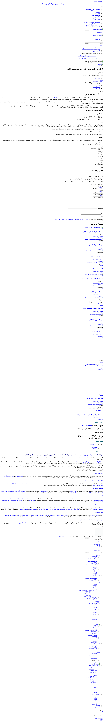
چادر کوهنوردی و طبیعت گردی (91, 578)
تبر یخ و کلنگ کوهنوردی (92, 672)
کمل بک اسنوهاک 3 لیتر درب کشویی (92, 231)
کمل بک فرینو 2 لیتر (97, 291)
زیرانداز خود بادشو (87, 593)
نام (102, 210)
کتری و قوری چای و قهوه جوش (91, 630)
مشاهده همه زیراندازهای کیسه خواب (86, 590)
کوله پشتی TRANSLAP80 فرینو (93, 365)
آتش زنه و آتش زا (93, 636)
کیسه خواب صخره (23, 509)
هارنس (95, 687)
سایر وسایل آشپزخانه (92, 635)
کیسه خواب (95, 585)
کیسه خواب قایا (33, 509)
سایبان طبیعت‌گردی (93, 580)
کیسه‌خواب (98, 547)
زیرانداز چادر (94, 581)
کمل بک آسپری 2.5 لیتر (96, 320)
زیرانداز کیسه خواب (93, 587)
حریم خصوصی (93, 444)
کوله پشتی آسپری (20, 491)
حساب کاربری (93, 445)
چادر (102, 495)
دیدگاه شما (100, 208)
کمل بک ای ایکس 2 (78, 219)
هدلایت (98, 548)
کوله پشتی (73, 491)
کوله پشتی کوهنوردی (55, 97)
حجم (102, 78)
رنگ (102, 302)
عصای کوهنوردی (97, 550)
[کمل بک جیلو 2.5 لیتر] (94, 250)
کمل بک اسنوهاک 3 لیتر (96, 245)
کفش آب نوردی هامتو (98, 485)
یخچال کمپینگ (94, 637)
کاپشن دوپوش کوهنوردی (62, 515)
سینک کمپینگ (94, 633)
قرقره (93, 681)
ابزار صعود (92, 676)
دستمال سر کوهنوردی (23, 515)
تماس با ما (94, 447)
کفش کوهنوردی (99, 473)
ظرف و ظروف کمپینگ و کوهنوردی (90, 627)
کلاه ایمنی (95, 684)
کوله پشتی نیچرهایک (94, 492)
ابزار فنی (95, 675)
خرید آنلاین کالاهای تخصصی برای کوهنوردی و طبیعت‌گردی (88, 461)
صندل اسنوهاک (7, 483)
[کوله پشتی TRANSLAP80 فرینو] (92, 359)
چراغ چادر (95, 612)
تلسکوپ (95, 699)
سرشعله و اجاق (94, 631)
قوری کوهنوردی (99, 519)
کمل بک (93, 97)
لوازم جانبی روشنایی (93, 621)
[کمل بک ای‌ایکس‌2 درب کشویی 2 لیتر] (93, 274)
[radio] (95, 300)
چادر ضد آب (32, 500)
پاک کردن (98, 303)
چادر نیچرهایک (5, 500)
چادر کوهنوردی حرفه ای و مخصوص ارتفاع (26, 498)
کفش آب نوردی (99, 480)
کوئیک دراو (92, 679)
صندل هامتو (15, 483)
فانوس (95, 616)
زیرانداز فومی (88, 591)
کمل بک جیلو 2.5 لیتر (97, 256)
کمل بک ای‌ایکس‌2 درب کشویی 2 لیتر (92, 278)
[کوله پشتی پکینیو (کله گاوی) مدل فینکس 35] (95, 404)
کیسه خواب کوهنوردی (97, 504)
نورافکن (95, 609)
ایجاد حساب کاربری (99, 718)
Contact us (94, 448)
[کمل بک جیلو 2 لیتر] (95, 262)
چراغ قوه (95, 607)
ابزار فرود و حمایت (90, 677)
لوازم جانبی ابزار (93, 682)
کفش (99, 542)
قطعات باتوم (91, 669)
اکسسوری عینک (94, 658)
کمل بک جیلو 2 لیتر (97, 268)
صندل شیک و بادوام (25, 483)
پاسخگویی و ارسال (98, 194)
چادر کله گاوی (99, 501)
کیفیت (101, 190)
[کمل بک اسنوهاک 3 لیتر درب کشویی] (93, 227)
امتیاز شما (100, 184)
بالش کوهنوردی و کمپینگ (92, 598)
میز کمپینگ (95, 641)
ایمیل (102, 213)
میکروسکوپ (94, 704)
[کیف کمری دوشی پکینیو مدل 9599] (93, 297)
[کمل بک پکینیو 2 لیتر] (94, 325)
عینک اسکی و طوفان (93, 655)
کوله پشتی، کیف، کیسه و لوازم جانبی (64, 219)
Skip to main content (98, 1)
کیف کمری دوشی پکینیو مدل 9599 (93, 308)
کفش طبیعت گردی (9, 476)
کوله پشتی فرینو (11, 491)
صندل (99, 541)
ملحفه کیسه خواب (93, 597)
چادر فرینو (19, 500)
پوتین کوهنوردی (19, 476)
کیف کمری (95, 569)
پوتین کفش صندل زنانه (92, 561)
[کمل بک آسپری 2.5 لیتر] (96, 314)
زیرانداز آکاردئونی (87, 596)
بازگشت (95, 557)
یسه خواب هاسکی (65, 509)
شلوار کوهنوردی (43, 515)
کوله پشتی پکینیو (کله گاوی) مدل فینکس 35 (90, 414)
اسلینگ (95, 692)
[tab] (98, 85)
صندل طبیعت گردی (89, 480)
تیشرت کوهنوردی (34, 515)
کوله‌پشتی (98, 545)
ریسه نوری (95, 614)
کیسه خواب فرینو (75, 509)
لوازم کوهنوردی (87, 454)
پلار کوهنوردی (51, 515)
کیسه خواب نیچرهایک (54, 509)
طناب (96, 689)
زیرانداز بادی (88, 592)
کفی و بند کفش (94, 563)
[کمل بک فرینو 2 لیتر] (97, 285)
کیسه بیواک (95, 599)
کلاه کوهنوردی (13, 515)
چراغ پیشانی (94, 604)
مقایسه (98, 706)
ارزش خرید (100, 185)
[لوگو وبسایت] (98, 29)
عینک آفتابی (94, 653)
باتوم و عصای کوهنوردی (92, 667)
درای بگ (95, 572)
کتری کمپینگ (91, 519)
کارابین (92, 678)
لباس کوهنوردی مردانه (92, 646)
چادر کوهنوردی (11, 498)
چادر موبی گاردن (90, 501)
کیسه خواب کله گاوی (43, 509)
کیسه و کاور (95, 573)
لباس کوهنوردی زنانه (93, 648)
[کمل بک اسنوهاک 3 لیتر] (94, 239)
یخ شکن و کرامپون (93, 670)
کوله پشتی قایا (84, 492)
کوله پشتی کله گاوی (75, 492)
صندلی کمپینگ (94, 642)
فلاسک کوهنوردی (82, 519)
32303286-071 (86, 425)
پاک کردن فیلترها (99, 173)
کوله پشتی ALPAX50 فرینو (95, 398)
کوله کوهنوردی (44, 491)
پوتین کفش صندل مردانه (92, 558)
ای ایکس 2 (101, 65)
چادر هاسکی (13, 500)
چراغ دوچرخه (94, 619)
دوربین (96, 701)
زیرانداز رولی (88, 595)
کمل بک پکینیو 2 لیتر (97, 331)
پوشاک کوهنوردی (94, 515)
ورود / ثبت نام (97, 707)
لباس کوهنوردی (99, 512)
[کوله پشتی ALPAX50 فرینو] (92, 392)
